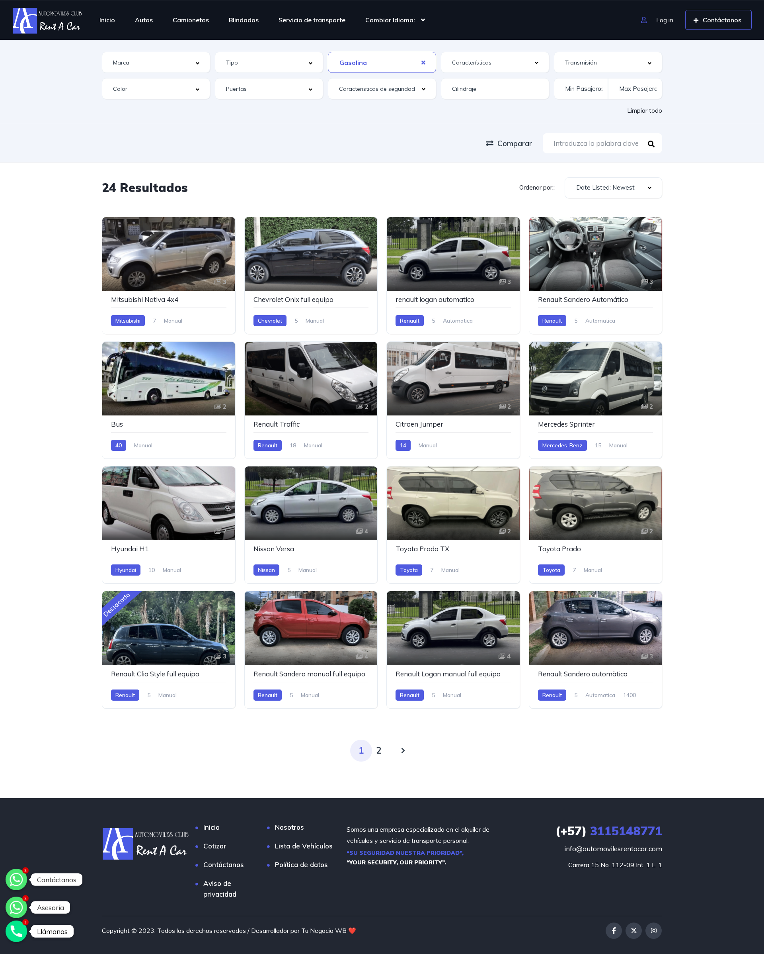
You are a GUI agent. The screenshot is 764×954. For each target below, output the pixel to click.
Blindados (244, 20)
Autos (144, 20)
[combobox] (156, 62)
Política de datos (301, 864)
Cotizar (214, 846)
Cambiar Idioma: (390, 20)
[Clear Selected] (423, 62)
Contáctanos (223, 864)
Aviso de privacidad (219, 888)
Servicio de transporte (312, 20)
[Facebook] (614, 931)
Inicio (107, 20)
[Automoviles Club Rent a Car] (47, 20)
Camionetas (191, 20)
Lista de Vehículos (304, 846)
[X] (634, 931)
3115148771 (608, 830)
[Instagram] (653, 931)
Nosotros (289, 827)
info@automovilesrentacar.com (613, 848)
